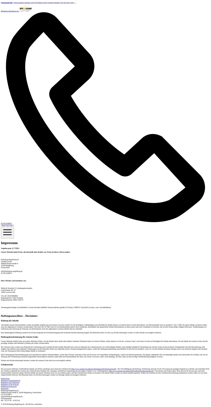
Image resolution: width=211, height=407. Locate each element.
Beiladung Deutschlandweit (10, 381)
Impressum (4, 388)
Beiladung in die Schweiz (10, 385)
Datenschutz (5, 379)
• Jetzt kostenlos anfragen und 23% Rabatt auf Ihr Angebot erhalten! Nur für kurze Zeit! (38, 3)
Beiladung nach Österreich (10, 383)
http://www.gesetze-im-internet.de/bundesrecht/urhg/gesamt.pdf (94, 369)
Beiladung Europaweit (8, 386)
